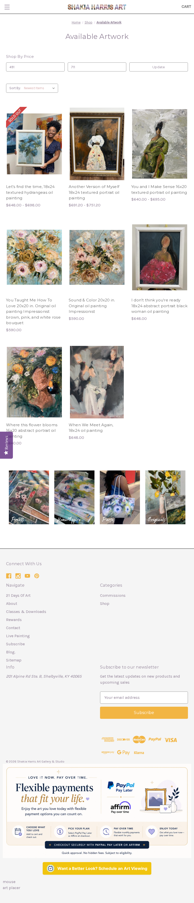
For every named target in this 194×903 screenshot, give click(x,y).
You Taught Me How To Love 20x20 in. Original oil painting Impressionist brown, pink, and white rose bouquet (33, 311)
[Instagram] (18, 576)
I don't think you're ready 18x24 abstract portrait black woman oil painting (159, 306)
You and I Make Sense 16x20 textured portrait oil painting (159, 189)
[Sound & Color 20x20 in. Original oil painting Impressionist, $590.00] (97, 257)
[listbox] (40, 88)
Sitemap (13, 660)
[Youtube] (27, 576)
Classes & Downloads (26, 611)
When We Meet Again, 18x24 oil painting (91, 427)
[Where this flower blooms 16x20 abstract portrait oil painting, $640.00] (34, 382)
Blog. (10, 652)
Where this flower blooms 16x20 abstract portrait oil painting (31, 430)
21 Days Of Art (18, 595)
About (11, 603)
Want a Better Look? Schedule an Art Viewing (102, 868)
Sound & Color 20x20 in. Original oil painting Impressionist (92, 306)
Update (158, 67)
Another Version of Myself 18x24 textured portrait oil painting (94, 192)
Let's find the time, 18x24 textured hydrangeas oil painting (30, 192)
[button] (29, 497)
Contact (13, 627)
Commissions (113, 595)
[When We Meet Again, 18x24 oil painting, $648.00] (97, 382)
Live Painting (18, 635)
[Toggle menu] (7, 7)
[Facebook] (8, 576)
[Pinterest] (36, 576)
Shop (104, 603)
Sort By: (15, 88)
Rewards (14, 619)
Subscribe (15, 643)
